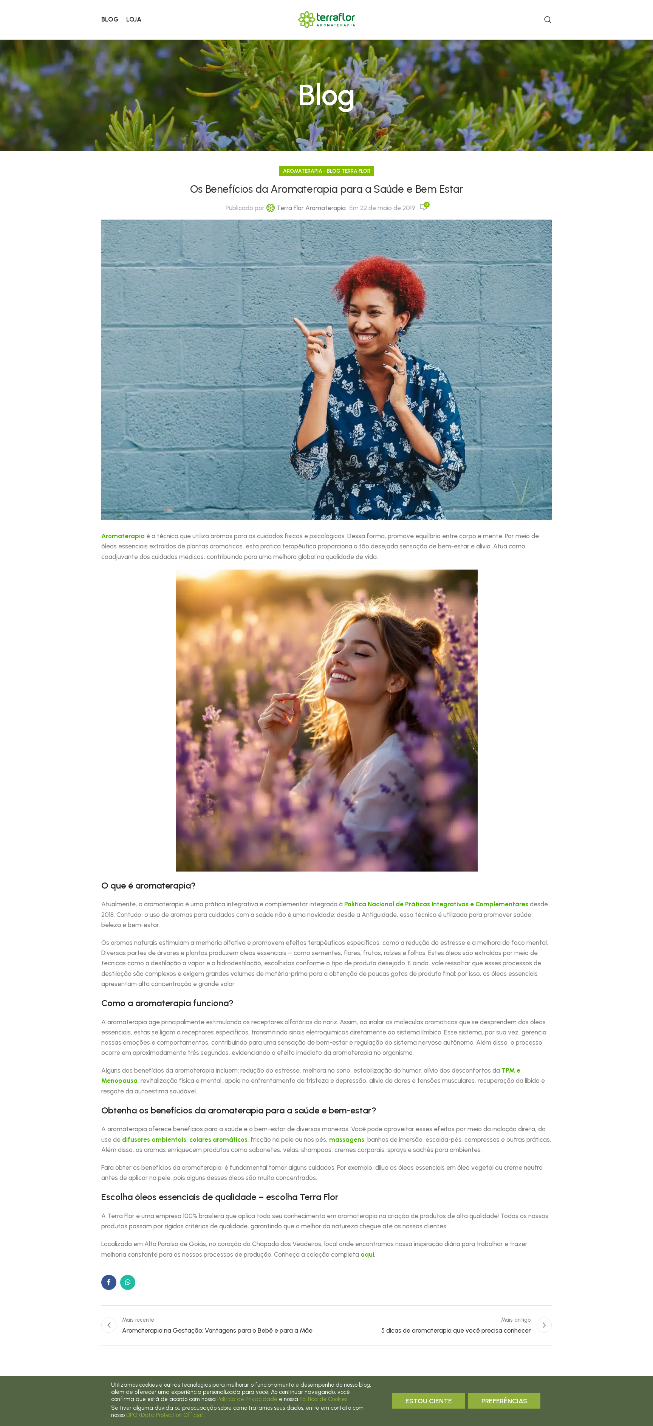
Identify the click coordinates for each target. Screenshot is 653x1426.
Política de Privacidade (247, 1399)
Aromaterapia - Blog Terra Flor (326, 171)
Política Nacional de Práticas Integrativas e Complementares (436, 904)
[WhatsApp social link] (127, 1282)
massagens (346, 1139)
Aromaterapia (123, 536)
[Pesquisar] (548, 19)
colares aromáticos (218, 1139)
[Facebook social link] (108, 1282)
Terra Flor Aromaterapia (311, 208)
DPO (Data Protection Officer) (165, 1415)
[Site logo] (326, 19)
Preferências (504, 1401)
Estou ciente (428, 1401)
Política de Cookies (323, 1399)
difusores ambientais (154, 1139)
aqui (367, 1254)
